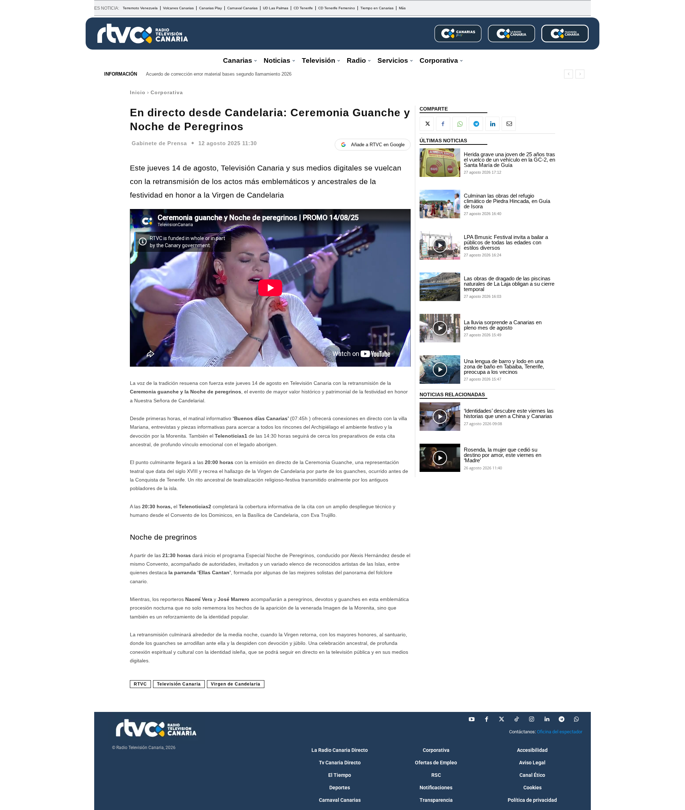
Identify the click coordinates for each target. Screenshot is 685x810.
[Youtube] (471, 719)
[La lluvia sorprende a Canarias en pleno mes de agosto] (440, 328)
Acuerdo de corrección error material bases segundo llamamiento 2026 (218, 74)
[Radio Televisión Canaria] (142, 33)
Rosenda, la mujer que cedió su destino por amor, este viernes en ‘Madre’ (502, 455)
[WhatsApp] (459, 124)
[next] (579, 74)
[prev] (568, 74)
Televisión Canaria (179, 684)
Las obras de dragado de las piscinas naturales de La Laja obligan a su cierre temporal (509, 283)
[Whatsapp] (576, 719)
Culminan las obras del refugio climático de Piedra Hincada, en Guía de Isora (507, 201)
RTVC (140, 684)
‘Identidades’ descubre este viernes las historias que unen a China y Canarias (509, 413)
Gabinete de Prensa (159, 143)
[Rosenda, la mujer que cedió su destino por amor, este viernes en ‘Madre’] (440, 458)
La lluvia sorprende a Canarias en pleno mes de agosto (503, 325)
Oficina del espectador (559, 731)
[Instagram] (531, 719)
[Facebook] (443, 124)
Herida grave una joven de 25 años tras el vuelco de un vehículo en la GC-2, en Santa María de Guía (509, 159)
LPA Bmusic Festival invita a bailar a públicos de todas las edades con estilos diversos (506, 242)
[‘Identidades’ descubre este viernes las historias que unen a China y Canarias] (440, 416)
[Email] (509, 124)
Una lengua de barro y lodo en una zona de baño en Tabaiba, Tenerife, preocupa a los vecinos (504, 366)
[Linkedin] (492, 124)
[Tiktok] (516, 719)
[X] (427, 124)
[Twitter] (501, 719)
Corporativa (167, 92)
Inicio (138, 92)
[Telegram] (476, 124)
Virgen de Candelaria (235, 684)
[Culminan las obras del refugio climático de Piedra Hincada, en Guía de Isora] (440, 204)
